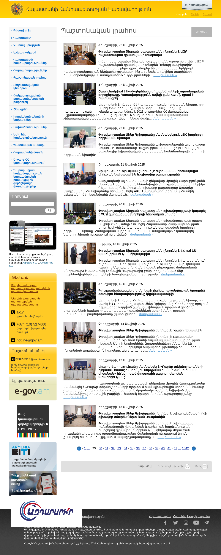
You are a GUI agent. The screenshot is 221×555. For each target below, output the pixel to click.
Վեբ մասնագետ (160, 516)
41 (169, 448)
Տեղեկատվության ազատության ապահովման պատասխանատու (30, 288)
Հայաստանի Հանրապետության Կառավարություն (82, 9)
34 (125, 448)
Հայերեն (181, 14)
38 (150, 448)
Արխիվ (200, 31)
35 (131, 448)
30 (100, 448)
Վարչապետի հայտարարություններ (30, 61)
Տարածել (144, 466)
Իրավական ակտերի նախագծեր (28, 118)
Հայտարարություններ (30, 70)
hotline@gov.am (30, 340)
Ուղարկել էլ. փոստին (171, 466)
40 (163, 448)
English (195, 14)
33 (119, 448)
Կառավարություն (26, 45)
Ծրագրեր (20, 109)
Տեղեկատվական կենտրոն (26, 86)
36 (138, 448)
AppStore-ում (29, 262)
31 (106, 448)
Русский (207, 14)
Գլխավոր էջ (22, 30)
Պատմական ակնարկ (29, 145)
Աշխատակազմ (24, 52)
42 (175, 448)
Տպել (198, 466)
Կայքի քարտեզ (199, 516)
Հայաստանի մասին (28, 152)
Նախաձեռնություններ (30, 127)
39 (156, 448)
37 (144, 448)
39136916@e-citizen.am (33, 359)
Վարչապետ (22, 37)
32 (113, 448)
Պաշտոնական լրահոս (29, 77)
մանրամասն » (165, 75)
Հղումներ (179, 516)
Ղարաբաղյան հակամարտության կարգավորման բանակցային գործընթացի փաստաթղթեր (27, 178)
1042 (185, 448)
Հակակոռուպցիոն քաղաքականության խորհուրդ (28, 99)
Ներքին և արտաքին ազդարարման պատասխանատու (25, 301)
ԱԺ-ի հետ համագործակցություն (30, 136)
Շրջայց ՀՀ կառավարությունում (28, 161)
